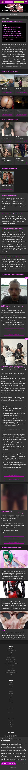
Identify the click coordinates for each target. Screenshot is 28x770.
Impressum (11, 655)
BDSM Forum (11, 708)
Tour (7, 650)
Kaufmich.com (11, 724)
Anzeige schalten (14, 334)
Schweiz (10, 702)
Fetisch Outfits (5, 600)
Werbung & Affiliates (11, 670)
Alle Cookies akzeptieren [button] (8, 763)
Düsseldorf (11, 691)
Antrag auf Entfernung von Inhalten (11, 663)
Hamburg (11, 684)
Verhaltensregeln (11, 665)
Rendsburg (20, 513)
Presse (11, 674)
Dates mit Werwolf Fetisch (9, 39)
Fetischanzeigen (11, 710)
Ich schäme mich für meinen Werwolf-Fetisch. (13, 37)
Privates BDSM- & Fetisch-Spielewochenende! (12, 366)
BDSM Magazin (13, 650)
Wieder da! (9, 2)
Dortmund (11, 693)
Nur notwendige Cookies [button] (21, 763)
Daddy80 (3, 305)
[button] (14, 767)
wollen (14, 659)
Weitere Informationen (22, 761)
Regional (11, 680)
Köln (11, 695)
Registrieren (19, 2)
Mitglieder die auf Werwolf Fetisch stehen (12, 27)
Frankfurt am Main (22, 367)
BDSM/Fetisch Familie (5, 306)
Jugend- (7, 661)
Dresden (10, 697)
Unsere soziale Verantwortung (11, 672)
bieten (10, 659)
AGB (11, 652)
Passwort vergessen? (11, 657)
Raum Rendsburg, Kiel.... (7, 511)
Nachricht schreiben (7, 92)
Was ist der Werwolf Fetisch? (9, 29)
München (11, 686)
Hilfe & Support (11, 648)
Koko (11, 726)
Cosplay (3, 569)
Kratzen (3, 630)
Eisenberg (24, 306)
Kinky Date (3, 367)
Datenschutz (13, 661)
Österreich (11, 699)
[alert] (14, 753)
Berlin (11, 682)
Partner (9, 718)
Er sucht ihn (10, 712)
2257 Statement (11, 668)
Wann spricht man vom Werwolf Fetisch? (12, 31)
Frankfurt (11, 689)
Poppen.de (11, 720)
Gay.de (11, 722)
